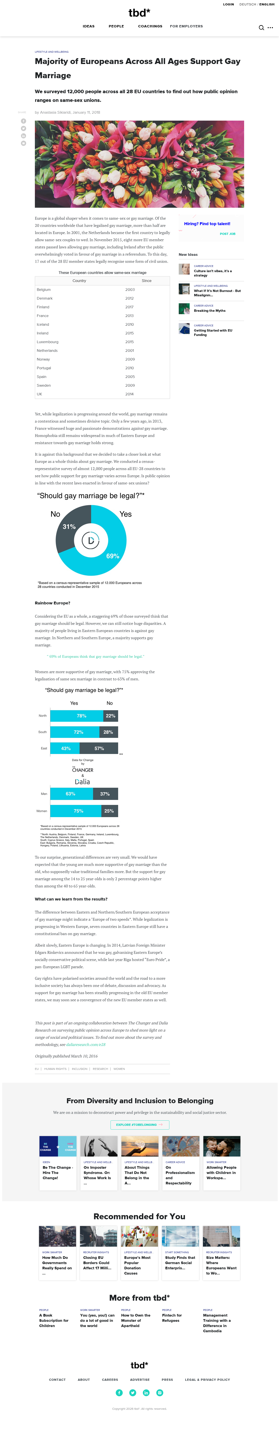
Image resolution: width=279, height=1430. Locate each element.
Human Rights (55, 1069)
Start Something (177, 1252)
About (84, 1379)
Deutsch (248, 4)
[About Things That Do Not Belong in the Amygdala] (139, 1146)
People (116, 26)
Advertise (140, 1379)
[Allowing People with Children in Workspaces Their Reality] (221, 1146)
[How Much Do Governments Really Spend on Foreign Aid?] (57, 1236)
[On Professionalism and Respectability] (180, 1146)
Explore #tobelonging (137, 1124)
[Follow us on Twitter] (132, 1395)
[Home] (139, 13)
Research (100, 1069)
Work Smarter (216, 1162)
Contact (57, 1379)
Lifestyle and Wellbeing (52, 52)
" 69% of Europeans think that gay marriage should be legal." (95, 656)
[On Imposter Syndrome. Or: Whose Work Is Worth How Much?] (98, 1146)
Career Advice (203, 266)
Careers (110, 1379)
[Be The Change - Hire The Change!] (57, 1146)
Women (119, 1069)
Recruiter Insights (96, 1252)
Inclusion (79, 1069)
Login (229, 4)
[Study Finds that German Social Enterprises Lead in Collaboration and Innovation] (180, 1236)
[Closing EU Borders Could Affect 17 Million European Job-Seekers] (98, 1236)
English (267, 4)
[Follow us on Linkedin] (146, 1395)
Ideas (89, 26)
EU (37, 1069)
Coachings (150, 26)
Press (167, 1379)
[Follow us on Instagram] (159, 1395)
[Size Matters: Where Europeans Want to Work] (221, 1236)
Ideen (46, 1162)
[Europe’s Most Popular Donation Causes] (139, 1236)
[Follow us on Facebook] (119, 1395)
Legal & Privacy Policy (207, 1379)
